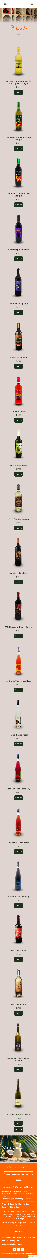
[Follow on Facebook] (14, 1249)
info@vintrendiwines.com (12, 1244)
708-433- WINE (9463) (10, 1241)
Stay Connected (18, 1167)
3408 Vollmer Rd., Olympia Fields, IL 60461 (18, 1238)
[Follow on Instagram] (18, 1249)
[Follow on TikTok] (22, 1249)
